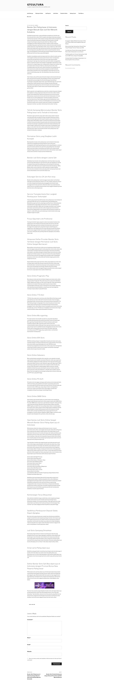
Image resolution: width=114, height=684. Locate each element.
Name (29, 637)
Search (67, 25)
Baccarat (29, 16)
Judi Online (55, 13)
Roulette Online (63, 13)
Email (29, 644)
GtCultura (35, 4)
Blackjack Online (39, 13)
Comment (30, 619)
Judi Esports (48, 13)
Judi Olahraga (30, 13)
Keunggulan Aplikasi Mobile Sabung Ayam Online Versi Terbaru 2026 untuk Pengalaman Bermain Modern (75, 42)
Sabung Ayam (73, 13)
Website (29, 651)
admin (36, 25)
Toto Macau (81, 13)
